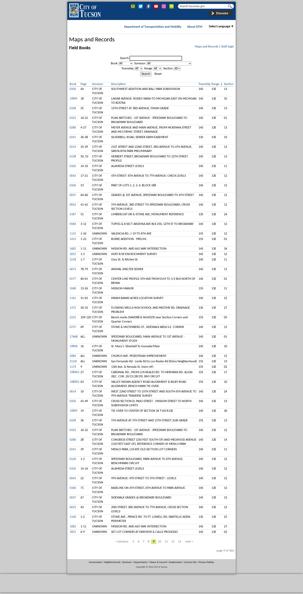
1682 (73, 248)
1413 (73, 239)
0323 (73, 118)
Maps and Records (92, 40)
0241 (73, 137)
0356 (73, 89)
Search (124, 58)
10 (159, 541)
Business (127, 562)
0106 (73, 185)
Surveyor (140, 63)
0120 (73, 459)
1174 (73, 366)
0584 (73, 224)
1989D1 (74, 372)
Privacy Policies (206, 562)
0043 (73, 175)
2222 (73, 317)
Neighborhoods (112, 562)
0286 (73, 127)
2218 (73, 259)
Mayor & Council (158, 562)
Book (114, 63)
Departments (140, 562)
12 (172, 541)
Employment (175, 562)
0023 (73, 204)
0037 (73, 195)
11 (166, 541)
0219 (73, 146)
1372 (73, 307)
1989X (74, 346)
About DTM (194, 26)
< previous (121, 541)
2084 (73, 356)
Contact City (190, 562)
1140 (73, 516)
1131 (73, 233)
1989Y (74, 98)
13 (179, 541)
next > (189, 541)
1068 (73, 288)
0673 (73, 269)
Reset (158, 74)
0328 (73, 108)
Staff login (227, 46)
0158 (73, 156)
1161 (73, 298)
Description (118, 84)
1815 (73, 254)
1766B (74, 336)
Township (127, 68)
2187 (73, 214)
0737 (73, 327)
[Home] (85, 10)
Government (95, 562)
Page (83, 84)
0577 (73, 278)
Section (168, 68)
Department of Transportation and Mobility (152, 26)
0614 (73, 391)
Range (148, 68)
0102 (73, 166)
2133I (73, 361)
